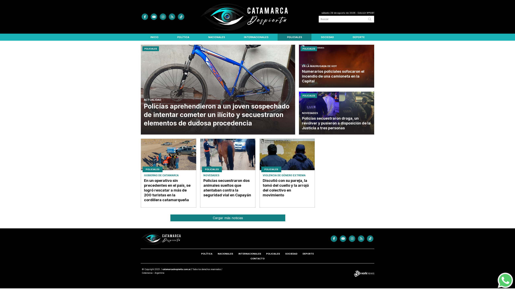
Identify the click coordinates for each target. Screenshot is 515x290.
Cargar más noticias (228, 218)
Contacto (257, 258)
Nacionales (216, 37)
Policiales (294, 37)
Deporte (359, 37)
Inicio (154, 37)
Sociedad (327, 37)
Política (183, 37)
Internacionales (256, 37)
